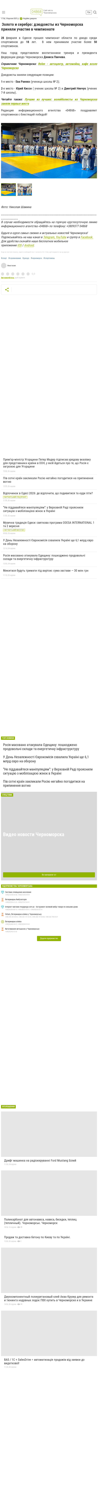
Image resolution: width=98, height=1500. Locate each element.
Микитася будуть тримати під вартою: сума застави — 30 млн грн (45, 570)
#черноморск (36, 258)
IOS (19, 245)
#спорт (4, 258)
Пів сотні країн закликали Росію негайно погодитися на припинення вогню (48, 479)
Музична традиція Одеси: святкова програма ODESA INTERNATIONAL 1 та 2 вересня (48, 524)
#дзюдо (25, 258)
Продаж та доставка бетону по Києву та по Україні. (37, 1237)
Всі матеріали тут (49, 875)
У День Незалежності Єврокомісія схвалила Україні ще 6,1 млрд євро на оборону (48, 542)
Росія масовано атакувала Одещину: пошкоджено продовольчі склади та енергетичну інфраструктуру (44, 557)
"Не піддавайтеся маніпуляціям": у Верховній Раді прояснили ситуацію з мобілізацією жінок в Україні (43, 509)
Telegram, (49, 237)
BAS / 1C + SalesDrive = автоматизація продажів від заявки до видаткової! (44, 1361)
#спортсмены (49, 258)
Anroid (29, 245)
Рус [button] (88, 12)
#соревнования (14, 258)
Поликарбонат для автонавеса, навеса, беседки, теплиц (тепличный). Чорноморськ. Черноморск (40, 1221)
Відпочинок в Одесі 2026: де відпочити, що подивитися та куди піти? (48, 493)
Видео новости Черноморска (33, 834)
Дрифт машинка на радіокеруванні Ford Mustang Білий (40, 1160)
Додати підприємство (49, 938)
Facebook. (87, 237)
